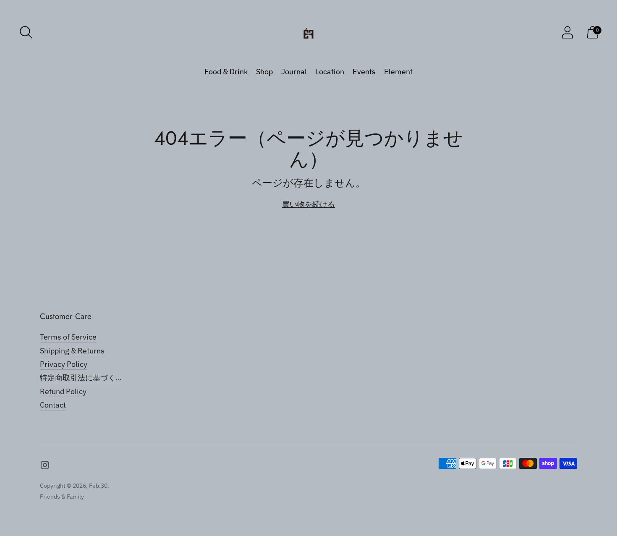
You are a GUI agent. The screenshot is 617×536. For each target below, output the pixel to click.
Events (364, 71)
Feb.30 (98, 485)
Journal (294, 71)
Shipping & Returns (72, 351)
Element (398, 71)
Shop (264, 71)
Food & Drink (226, 71)
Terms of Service (68, 337)
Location (329, 71)
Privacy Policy (63, 364)
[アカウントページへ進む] (567, 32)
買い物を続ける (308, 204)
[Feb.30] (308, 32)
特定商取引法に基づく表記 (85, 377)
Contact (53, 405)
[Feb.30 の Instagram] (45, 466)
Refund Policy (63, 391)
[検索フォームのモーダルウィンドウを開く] (26, 32)
